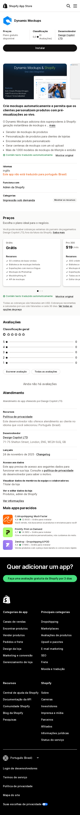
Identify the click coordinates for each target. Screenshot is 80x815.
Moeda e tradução (53, 669)
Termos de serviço (15, 777)
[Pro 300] (40, 291)
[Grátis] (38, 291)
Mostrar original (64, 155)
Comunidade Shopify (16, 706)
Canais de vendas (14, 621)
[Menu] (75, 6)
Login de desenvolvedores (20, 768)
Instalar (40, 48)
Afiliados (46, 726)
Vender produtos (14, 635)
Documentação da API (17, 699)
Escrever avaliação (16, 371)
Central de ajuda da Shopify (21, 692)
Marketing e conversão (18, 655)
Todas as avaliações (46, 371)
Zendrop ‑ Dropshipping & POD (32, 541)
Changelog (43, 454)
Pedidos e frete (13, 641)
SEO (43, 655)
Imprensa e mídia (52, 712)
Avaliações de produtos (56, 635)
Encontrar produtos (15, 628)
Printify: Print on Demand (28, 529)
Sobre (45, 692)
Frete (44, 662)
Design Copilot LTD (15, 437)
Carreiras (47, 699)
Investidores (49, 706)
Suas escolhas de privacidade (22, 804)
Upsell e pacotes (52, 641)
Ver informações (13, 500)
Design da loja (12, 648)
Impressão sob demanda (19, 200)
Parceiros (47, 719)
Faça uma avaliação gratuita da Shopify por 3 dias (40, 578)
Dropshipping (49, 621)
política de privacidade (58, 470)
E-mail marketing (52, 648)
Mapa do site (11, 795)
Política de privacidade (18, 416)
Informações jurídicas (55, 733)
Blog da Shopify (13, 712)
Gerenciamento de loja (17, 662)
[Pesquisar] (68, 6)
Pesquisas (9, 719)
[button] (40, 519)
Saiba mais (59, 232)
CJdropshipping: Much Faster (31, 516)
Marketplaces (50, 628)
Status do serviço (52, 739)
